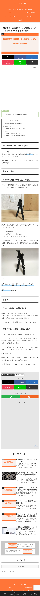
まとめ (6, 131)
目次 (12, 120)
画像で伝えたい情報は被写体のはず (15, 135)
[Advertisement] (20, 89)
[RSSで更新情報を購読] (29, 396)
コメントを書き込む (20, 566)
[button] (32, 62)
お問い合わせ (11, 590)
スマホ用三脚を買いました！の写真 (15, 128)
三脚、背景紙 (20, 374)
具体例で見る (8, 126)
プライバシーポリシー (29, 590)
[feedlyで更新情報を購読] (10, 396)
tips (4, 374)
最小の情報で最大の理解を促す (13, 123)
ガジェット (11, 374)
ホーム (11, 587)
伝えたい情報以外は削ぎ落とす (14, 133)
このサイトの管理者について (29, 587)
